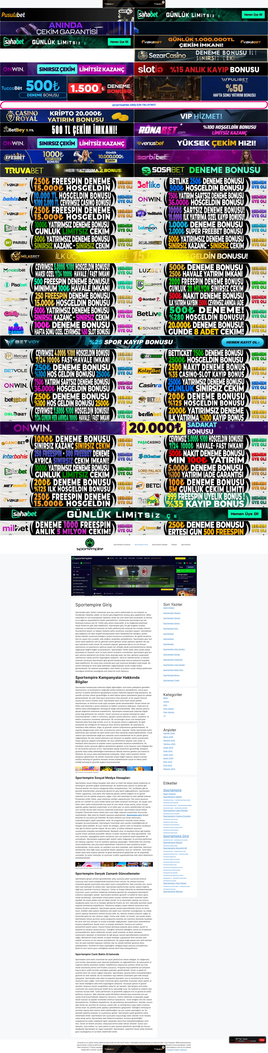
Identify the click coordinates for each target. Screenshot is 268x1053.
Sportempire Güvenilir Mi (175, 848)
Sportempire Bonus (171, 675)
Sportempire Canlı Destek (174, 665)
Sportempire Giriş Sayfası (174, 649)
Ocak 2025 (167, 751)
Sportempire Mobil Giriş (173, 670)
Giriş (165, 705)
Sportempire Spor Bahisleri (170, 872)
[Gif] (134, 256)
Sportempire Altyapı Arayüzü (182, 800)
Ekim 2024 (167, 762)
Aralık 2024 (168, 755)
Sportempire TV (167, 878)
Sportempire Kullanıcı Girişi (170, 854)
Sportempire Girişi (168, 840)
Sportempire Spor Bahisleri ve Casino (173, 875)
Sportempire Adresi (171, 623)
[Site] (67, 184)
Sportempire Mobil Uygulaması (171, 862)
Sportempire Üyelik (171, 680)
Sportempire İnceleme (122, 545)
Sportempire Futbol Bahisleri (170, 830)
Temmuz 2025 (169, 744)
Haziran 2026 (169, 733)
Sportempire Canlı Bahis (181, 808)
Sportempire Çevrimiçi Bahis (170, 886)
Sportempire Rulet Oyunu (170, 864)
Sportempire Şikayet (159, 545)
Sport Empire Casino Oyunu (170, 819)
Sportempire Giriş (141, 545)
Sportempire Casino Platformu (171, 824)
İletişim (174, 545)
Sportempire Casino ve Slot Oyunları (173, 827)
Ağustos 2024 (169, 769)
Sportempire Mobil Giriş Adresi (171, 859)
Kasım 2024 (168, 758)
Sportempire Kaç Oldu (180, 851)
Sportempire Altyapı (171, 655)
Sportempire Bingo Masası (185, 805)
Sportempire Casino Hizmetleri (171, 813)
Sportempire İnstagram (173, 660)
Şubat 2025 (168, 748)
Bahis (165, 698)
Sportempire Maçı (183, 854)
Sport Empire (168, 608)
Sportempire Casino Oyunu (170, 822)
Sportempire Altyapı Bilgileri (170, 802)
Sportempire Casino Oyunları (177, 816)
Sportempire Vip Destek (169, 880)
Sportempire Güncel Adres (170, 845)
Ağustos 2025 (169, 740)
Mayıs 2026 (168, 737)
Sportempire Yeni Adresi (174, 883)
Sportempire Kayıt (168, 851)
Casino (166, 702)
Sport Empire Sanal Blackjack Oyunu (173, 867)
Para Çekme (168, 709)
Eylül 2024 (167, 765)
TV (164, 716)
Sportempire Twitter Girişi (180, 878)
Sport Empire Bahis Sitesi (170, 805)
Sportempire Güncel (171, 618)
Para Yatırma (168, 712)
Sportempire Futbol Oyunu (170, 832)
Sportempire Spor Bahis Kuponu (171, 870)
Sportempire (186, 545)
